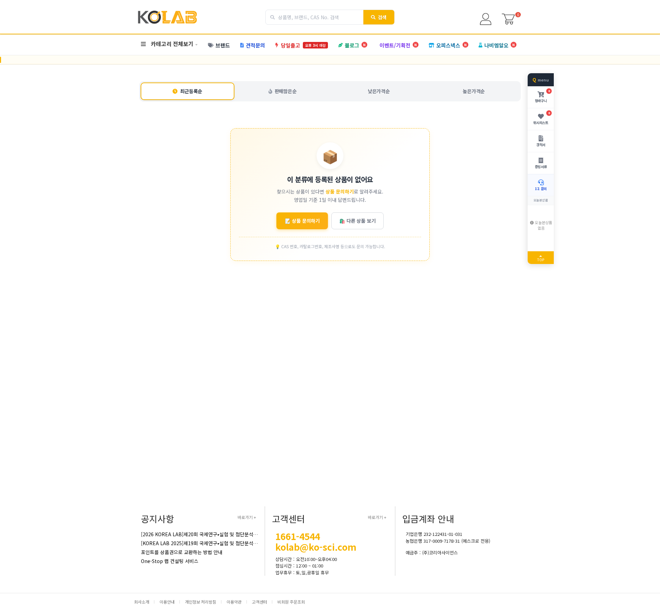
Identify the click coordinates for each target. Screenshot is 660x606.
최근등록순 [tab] (191, 91)
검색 (382, 17)
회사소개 (141, 602)
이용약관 (234, 602)
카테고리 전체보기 (172, 44)
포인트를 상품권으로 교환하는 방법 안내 (181, 552)
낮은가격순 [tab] (379, 91)
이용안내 (167, 602)
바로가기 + (247, 517)
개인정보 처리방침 (200, 602)
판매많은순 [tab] (286, 91)
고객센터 (259, 602)
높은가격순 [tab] (474, 91)
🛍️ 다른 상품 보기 (357, 220)
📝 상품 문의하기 (302, 220)
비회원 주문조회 (291, 602)
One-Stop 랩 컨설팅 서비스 (169, 561)
